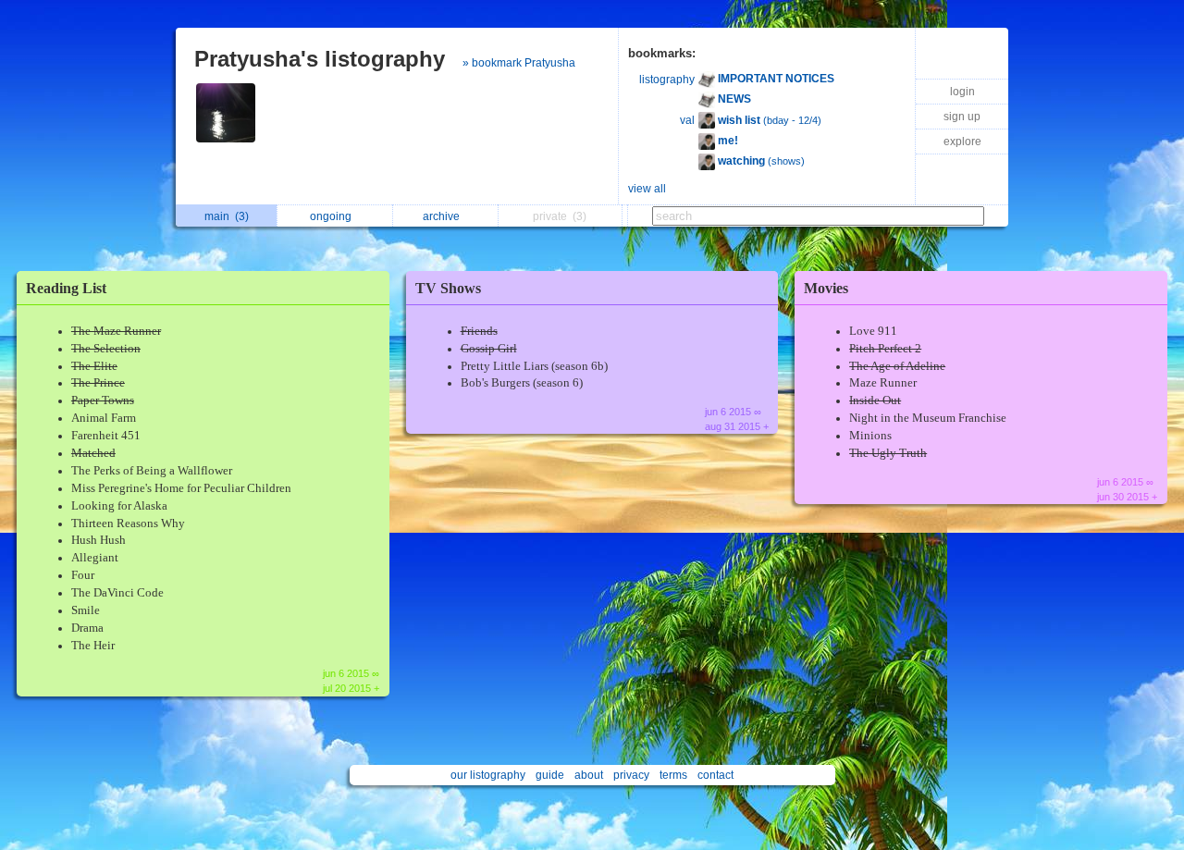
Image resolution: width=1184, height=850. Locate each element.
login (962, 91)
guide (550, 775)
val (687, 120)
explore (962, 141)
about (588, 775)
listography (667, 79)
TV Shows (448, 288)
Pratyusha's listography (319, 58)
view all (647, 188)
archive (444, 216)
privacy (631, 775)
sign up (962, 116)
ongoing (333, 216)
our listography (487, 775)
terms (673, 775)
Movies (826, 288)
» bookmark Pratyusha (518, 62)
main (226, 216)
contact (715, 775)
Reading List (66, 288)
